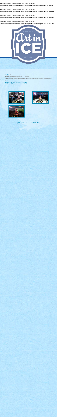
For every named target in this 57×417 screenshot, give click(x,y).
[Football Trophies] (16, 97)
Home (7, 74)
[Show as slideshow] (28, 122)
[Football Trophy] (40, 97)
